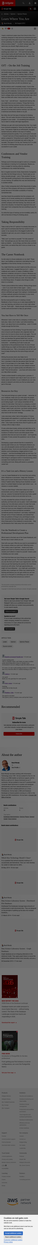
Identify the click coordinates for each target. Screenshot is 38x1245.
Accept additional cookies (13, 1233)
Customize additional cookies (13, 1240)
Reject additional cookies (13, 1237)
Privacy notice (8, 1242)
